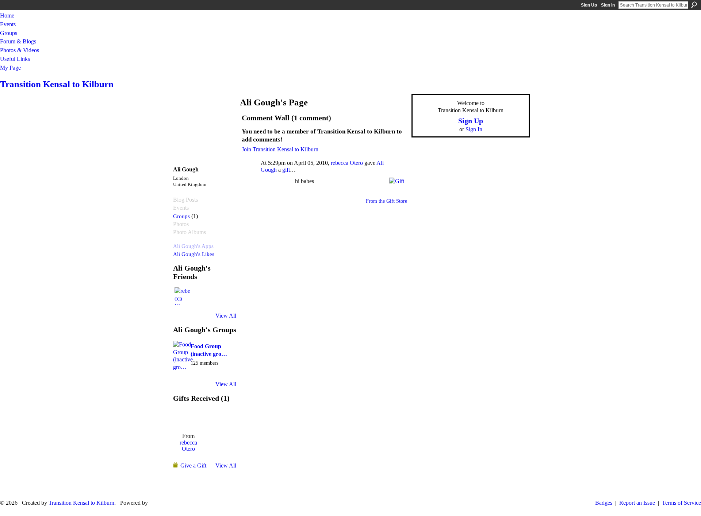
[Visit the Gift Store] (396, 180)
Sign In (608, 5)
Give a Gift (193, 465)
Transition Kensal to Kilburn (57, 84)
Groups (181, 216)
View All (225, 316)
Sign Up (589, 5)
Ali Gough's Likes (193, 254)
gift (286, 170)
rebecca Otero (188, 445)
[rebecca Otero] (183, 296)
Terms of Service (681, 503)
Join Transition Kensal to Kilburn (280, 149)
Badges (603, 503)
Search (694, 4)
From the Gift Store (386, 201)
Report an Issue (637, 503)
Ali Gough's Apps (193, 246)
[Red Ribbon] (188, 418)
